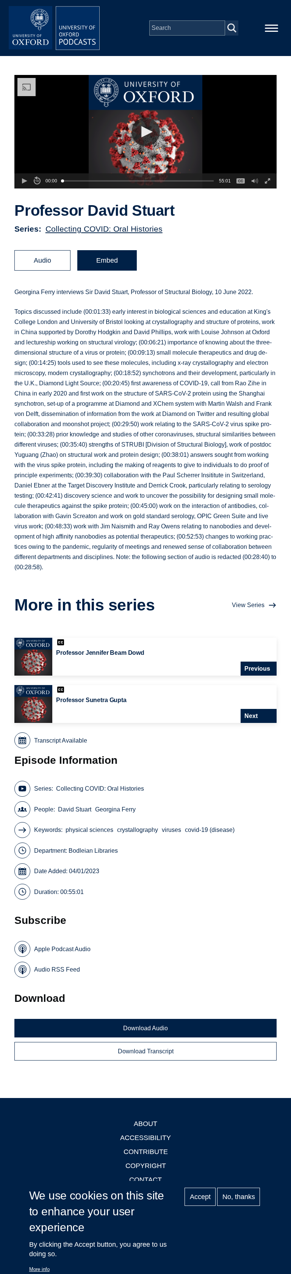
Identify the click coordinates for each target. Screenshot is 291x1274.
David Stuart (74, 809)
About (145, 1124)
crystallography (137, 830)
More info (39, 1269)
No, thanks (238, 1197)
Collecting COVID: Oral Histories (104, 228)
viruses (171, 830)
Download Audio (145, 1028)
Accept (200, 1197)
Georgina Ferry (115, 809)
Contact (145, 1180)
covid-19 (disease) (210, 830)
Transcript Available (60, 740)
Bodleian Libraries (93, 850)
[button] (145, 132)
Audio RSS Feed (57, 969)
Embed (107, 260)
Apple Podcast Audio (62, 949)
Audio (42, 260)
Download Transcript (146, 1051)
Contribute (146, 1152)
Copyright (145, 1166)
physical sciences (89, 830)
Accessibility (145, 1138)
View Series (248, 605)
